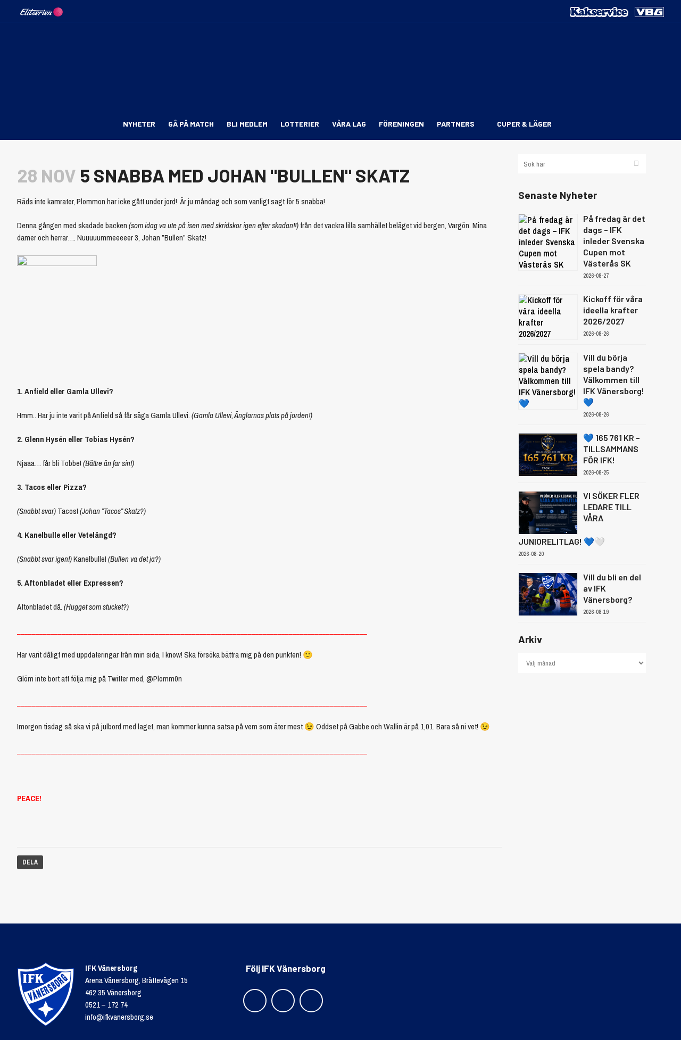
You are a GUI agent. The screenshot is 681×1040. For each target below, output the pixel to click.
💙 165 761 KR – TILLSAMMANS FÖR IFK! (611, 448)
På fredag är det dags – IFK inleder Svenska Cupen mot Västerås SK (614, 240)
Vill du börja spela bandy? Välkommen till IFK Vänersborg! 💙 (613, 379)
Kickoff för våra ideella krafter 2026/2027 (613, 310)
